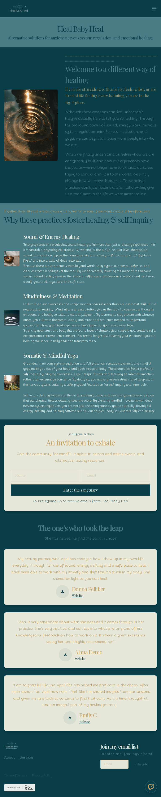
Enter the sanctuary (80, 490)
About (9, 757)
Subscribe (141, 764)
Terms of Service (15, 775)
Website (77, 595)
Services (27, 757)
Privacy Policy (42, 775)
